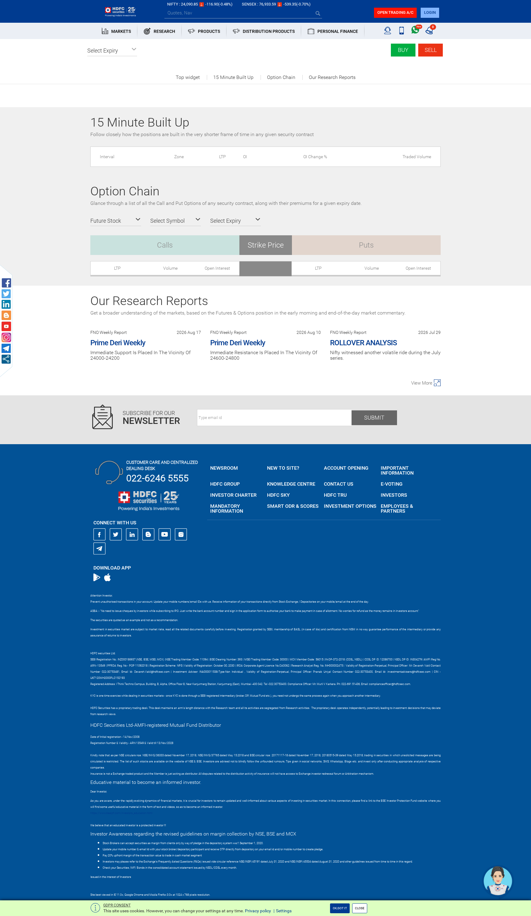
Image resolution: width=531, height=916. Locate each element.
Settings (284, 910)
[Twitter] (116, 534)
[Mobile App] (401, 31)
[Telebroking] (388, 31)
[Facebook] (99, 534)
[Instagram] (181, 534)
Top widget (188, 77)
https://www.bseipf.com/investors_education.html (121, 813)
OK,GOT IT (340, 908)
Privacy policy (258, 910)
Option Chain (281, 77)
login (430, 12)
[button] (112, 50)
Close (359, 908)
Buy (403, 50)
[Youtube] (165, 534)
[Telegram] (99, 548)
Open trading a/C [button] (395, 12)
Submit (374, 417)
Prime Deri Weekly (117, 343)
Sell (431, 50)
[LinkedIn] (132, 534)
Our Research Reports (332, 77)
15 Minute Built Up (233, 77)
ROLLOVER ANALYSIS (363, 343)
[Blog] (148, 534)
